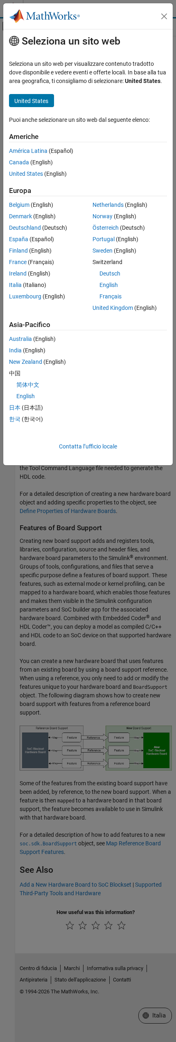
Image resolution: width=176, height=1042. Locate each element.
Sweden (103, 250)
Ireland (18, 273)
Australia (20, 339)
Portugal (104, 239)
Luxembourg (25, 296)
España (18, 239)
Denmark (20, 216)
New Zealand (25, 362)
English (108, 285)
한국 (14, 419)
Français (110, 296)
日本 (14, 407)
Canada (19, 162)
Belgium (19, 205)
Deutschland (25, 227)
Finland (18, 250)
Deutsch (109, 273)
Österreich (106, 227)
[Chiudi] (164, 16)
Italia (15, 285)
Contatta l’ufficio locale (88, 446)
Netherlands (108, 205)
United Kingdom (113, 308)
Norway (103, 216)
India (15, 350)
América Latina (28, 151)
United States (26, 173)
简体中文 (27, 384)
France (18, 262)
